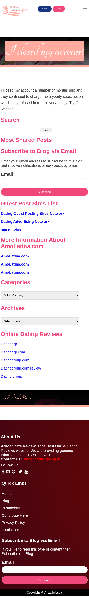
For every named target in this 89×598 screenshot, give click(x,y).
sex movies (11, 230)
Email (7, 174)
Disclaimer (10, 530)
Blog (5, 501)
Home (7, 494)
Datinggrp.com (13, 352)
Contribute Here (15, 515)
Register (44, 9)
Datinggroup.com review (21, 368)
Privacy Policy (13, 523)
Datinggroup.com (15, 360)
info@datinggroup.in (42, 459)
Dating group (11, 376)
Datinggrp (9, 344)
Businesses (11, 508)
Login (59, 9)
